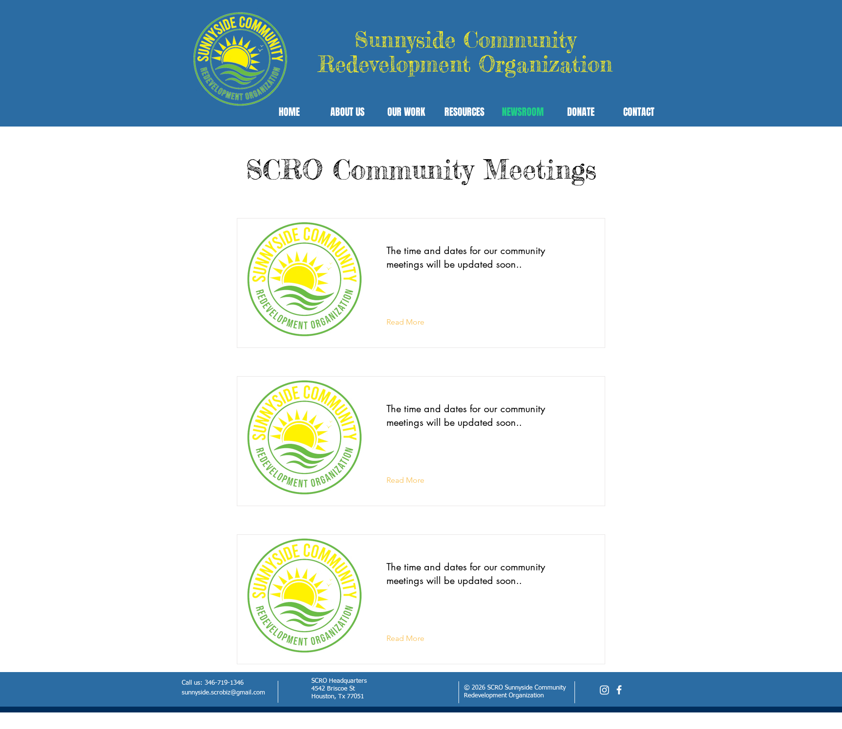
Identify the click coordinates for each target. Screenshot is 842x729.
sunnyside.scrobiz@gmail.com (223, 693)
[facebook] (619, 690)
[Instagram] (604, 690)
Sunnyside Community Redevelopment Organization (465, 51)
